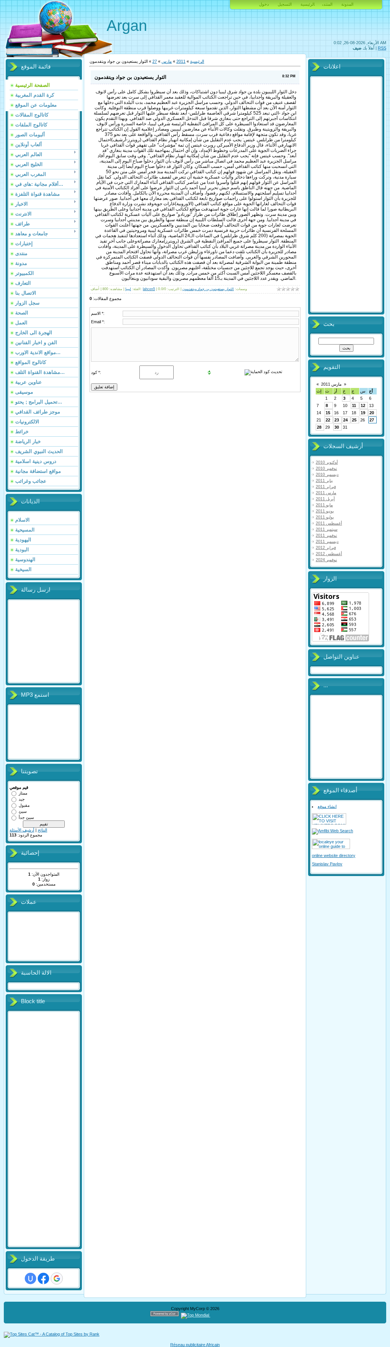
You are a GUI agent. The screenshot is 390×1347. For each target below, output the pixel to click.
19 (363, 412)
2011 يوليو (325, 517)
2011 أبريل (325, 498)
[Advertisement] (40, 1129)
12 (363, 405)
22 (328, 420)
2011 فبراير (326, 486)
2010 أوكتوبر (327, 462)
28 (319, 427)
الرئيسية (307, 4)
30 (336, 427)
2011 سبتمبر (326, 529)
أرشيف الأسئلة (22, 830)
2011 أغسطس (329, 523)
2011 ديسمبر (327, 541)
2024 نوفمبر (326, 559)
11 (354, 405)
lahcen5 (149, 289)
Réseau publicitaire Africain (195, 1344)
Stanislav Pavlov (327, 864)
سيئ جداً (26, 817)
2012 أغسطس (329, 553)
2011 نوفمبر (326, 535)
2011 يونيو (325, 511)
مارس (166, 61)
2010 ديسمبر (327, 474)
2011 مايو (324, 505)
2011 (180, 61)
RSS (382, 48)
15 (328, 412)
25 (354, 420)
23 (336, 420)
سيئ (23, 811)
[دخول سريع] (30, 1278)
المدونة (347, 4)
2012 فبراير (326, 547)
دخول (264, 4)
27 (154, 61)
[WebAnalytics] (225, 1315)
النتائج (42, 830)
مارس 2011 (331, 384)
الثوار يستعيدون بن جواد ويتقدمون (208, 289)
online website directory (333, 855)
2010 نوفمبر (326, 468)
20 (371, 412)
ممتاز (23, 793)
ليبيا (128, 289)
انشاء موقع (327, 806)
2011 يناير (324, 480)
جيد (22, 799)
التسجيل (285, 4)
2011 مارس (326, 492)
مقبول (24, 805)
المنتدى (327, 4)
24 (345, 420)
